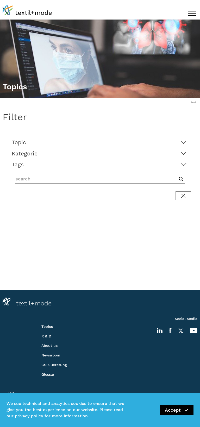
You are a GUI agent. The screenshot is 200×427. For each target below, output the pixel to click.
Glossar (47, 374)
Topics (47, 326)
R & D (46, 336)
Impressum (11, 392)
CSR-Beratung (54, 365)
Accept (173, 410)
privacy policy (29, 415)
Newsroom (50, 355)
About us (49, 345)
